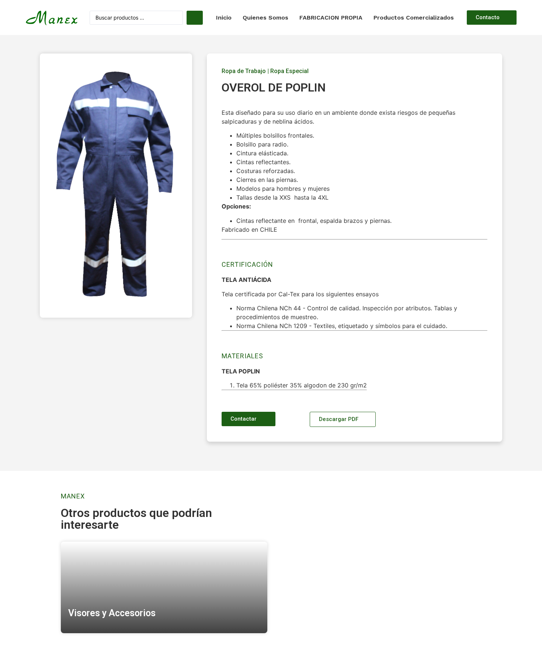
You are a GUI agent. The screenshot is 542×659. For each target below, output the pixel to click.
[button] (492, 17)
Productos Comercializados (414, 17)
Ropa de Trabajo (244, 71)
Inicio (224, 17)
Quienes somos (265, 17)
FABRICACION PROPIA (330, 17)
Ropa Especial (289, 71)
